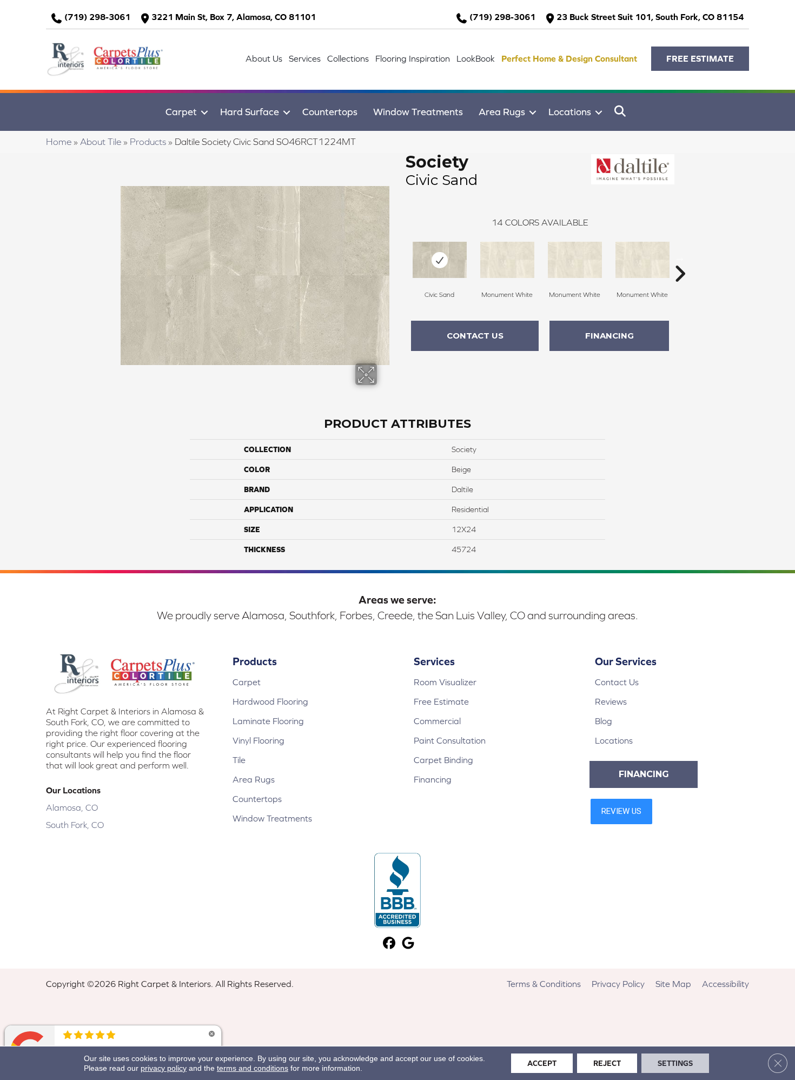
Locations (569, 111)
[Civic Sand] (439, 260)
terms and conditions (252, 1068)
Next (680, 257)
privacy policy (164, 1068)
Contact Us (475, 335)
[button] (700, 59)
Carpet (181, 111)
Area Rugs (502, 111)
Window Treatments (418, 111)
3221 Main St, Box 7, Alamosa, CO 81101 (233, 17)
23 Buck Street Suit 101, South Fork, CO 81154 (650, 17)
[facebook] (389, 944)
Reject (607, 1063)
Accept (541, 1063)
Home (58, 141)
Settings (675, 1063)
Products (148, 141)
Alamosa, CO (72, 807)
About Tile (100, 141)
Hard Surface (249, 111)
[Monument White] (507, 260)
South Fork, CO (75, 825)
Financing (609, 335)
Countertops (329, 111)
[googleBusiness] (408, 944)
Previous (400, 257)
